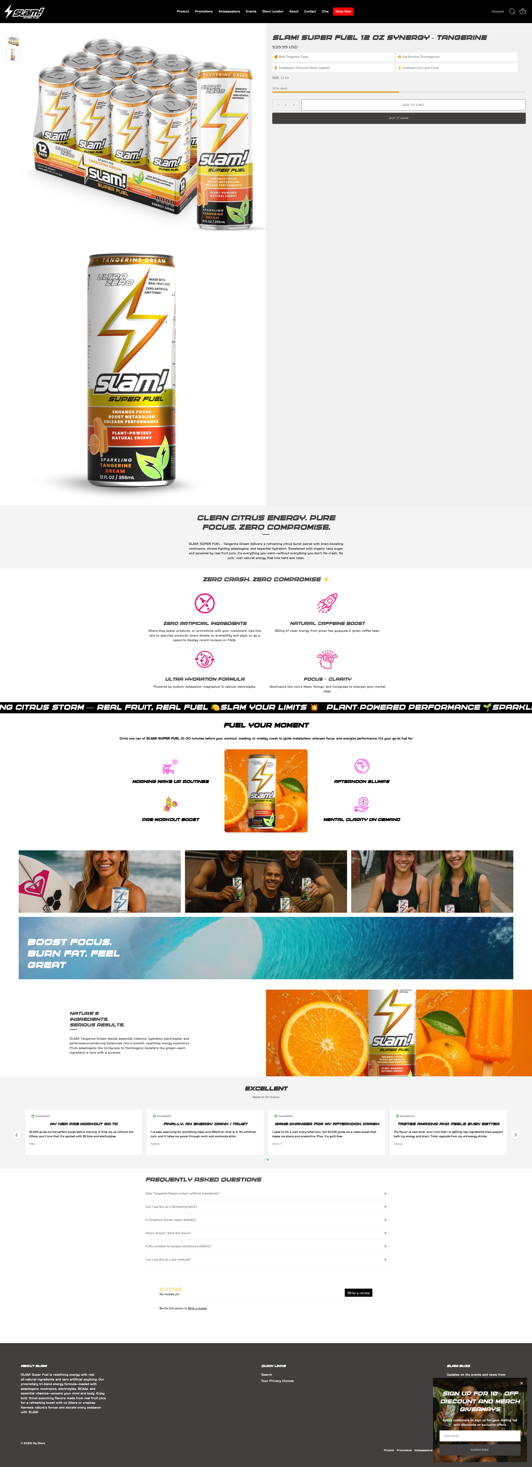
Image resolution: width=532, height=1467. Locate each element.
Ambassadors (229, 11)
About (293, 11)
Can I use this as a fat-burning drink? (171, 1207)
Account (498, 11)
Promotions (204, 11)
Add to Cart (414, 105)
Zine (325, 11)
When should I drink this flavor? (168, 1233)
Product (183, 11)
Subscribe (480, 1450)
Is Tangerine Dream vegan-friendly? (170, 1220)
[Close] (521, 1383)
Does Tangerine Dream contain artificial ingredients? (182, 1193)
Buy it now (399, 118)
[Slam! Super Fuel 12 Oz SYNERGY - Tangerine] (13, 41)
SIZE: (276, 78)
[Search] (512, 11)
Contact (310, 11)
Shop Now (343, 11)
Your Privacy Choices (277, 1381)
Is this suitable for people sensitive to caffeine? (178, 1246)
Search (266, 1374)
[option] (13, 42)
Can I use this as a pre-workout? (167, 1259)
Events (251, 11)
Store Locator (272, 11)
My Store (39, 1443)
